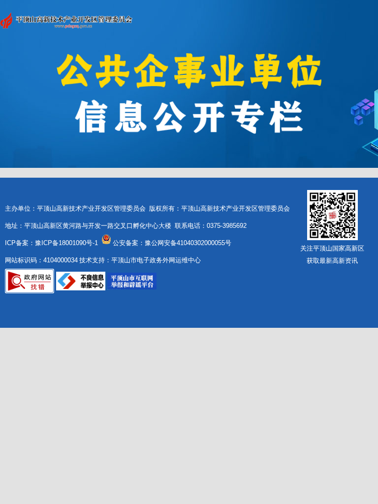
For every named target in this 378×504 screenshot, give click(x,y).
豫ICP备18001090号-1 (66, 243)
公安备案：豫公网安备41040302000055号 (172, 243)
